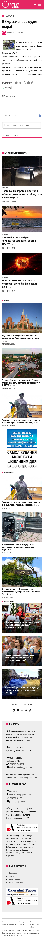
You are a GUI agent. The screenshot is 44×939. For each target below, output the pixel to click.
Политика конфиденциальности (9, 923)
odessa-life (11, 32)
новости (12, 96)
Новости (9, 16)
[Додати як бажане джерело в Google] (7, 87)
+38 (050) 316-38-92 (16, 798)
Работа (11, 876)
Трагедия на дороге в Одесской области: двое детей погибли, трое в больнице (22, 194)
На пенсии (13, 873)
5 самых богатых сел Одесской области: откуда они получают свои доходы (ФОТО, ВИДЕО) (21, 383)
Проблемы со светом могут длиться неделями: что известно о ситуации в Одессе (19, 547)
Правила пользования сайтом (34, 924)
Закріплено (35, 4)
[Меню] (40, 4)
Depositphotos (14, 879)
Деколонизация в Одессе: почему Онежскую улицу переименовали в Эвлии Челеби (21, 592)
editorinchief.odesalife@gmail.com (23, 777)
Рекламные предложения (20, 794)
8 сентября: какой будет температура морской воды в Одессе (19, 241)
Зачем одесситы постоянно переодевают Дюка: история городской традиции (21, 421)
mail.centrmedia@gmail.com (20, 767)
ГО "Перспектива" (16, 882)
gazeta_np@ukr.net (17, 801)
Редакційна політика (23, 923)
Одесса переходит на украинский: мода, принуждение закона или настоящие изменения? (19, 657)
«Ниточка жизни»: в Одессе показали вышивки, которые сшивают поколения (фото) (21, 625)
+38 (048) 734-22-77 (16, 764)
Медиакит (13, 791)
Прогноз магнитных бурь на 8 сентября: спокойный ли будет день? (19, 284)
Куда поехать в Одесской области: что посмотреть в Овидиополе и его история (20, 337)
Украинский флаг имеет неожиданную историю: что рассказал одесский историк (22, 690)
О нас (15, 704)
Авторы (28, 704)
